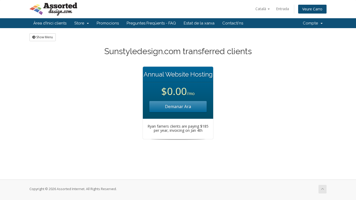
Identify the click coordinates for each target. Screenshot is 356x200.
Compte (311, 23)
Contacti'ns (232, 23)
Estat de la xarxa (199, 23)
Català (261, 8)
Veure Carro (312, 9)
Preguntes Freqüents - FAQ (151, 23)
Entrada (282, 8)
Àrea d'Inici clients (49, 23)
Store (80, 23)
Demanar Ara (178, 106)
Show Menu (44, 37)
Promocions (108, 23)
